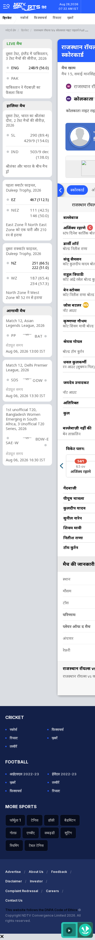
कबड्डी (50, 833)
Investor (36, 881)
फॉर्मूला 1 (15, 820)
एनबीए (31, 833)
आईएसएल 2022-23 (24, 774)
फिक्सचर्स (40, 18)
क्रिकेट (7, 18)
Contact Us (13, 900)
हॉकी (51, 820)
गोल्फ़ (13, 833)
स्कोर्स (24, 18)
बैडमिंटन (69, 820)
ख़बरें (70, 18)
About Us (36, 872)
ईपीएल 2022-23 (64, 774)
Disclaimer (13, 881)
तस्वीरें (13, 746)
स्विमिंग (14, 845)
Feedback (59, 872)
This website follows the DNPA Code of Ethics (41, 910)
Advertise (13, 872)
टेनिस (34, 820)
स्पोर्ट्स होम (10, 30)
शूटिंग (68, 833)
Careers (52, 891)
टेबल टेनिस (36, 845)
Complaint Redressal (21, 891)
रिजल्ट (57, 18)
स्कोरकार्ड (77, 189)
